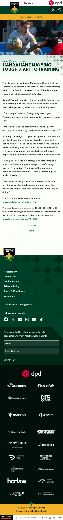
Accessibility (11, 271)
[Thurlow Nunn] (46, 469)
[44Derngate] (46, 493)
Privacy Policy (11, 286)
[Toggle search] (60, 10)
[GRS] (46, 398)
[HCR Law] (16, 480)
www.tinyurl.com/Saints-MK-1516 (19, 219)
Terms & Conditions (14, 291)
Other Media (41, 511)
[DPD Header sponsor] (55, 3)
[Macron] (16, 415)
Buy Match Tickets (31, 17)
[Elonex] (16, 493)
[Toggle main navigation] (4, 10)
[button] (27, 3)
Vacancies (9, 296)
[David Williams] (16, 445)
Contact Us (10, 276)
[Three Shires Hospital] (46, 457)
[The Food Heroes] (16, 385)
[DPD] (31, 373)
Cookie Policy (11, 281)
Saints (27, 3)
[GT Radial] (46, 432)
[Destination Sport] (16, 457)
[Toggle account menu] (53, 10)
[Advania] (16, 469)
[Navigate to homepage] (14, 7)
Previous (31, 225)
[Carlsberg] (46, 415)
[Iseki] (46, 445)
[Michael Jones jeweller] (16, 432)
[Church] (46, 385)
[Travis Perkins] (16, 398)
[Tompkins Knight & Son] (46, 481)
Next (31, 230)
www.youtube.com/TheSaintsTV (19, 202)
